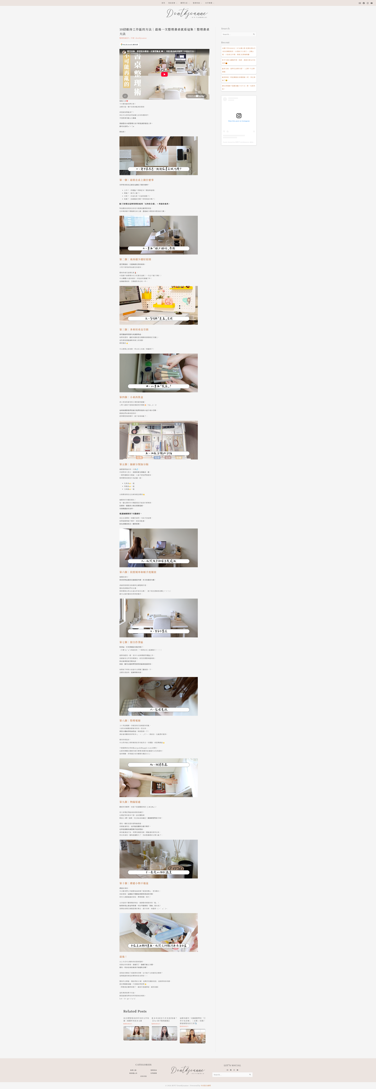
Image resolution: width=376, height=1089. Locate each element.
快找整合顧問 (206, 1085)
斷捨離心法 (133, 1073)
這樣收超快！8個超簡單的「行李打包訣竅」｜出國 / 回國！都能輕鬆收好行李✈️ (193, 1021)
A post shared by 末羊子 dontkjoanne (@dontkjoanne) (242, 142)
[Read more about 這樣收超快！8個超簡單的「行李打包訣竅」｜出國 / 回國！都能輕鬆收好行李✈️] (193, 1036)
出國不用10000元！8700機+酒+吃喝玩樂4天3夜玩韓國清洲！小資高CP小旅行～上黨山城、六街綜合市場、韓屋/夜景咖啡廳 (238, 51)
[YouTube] (372, 3)
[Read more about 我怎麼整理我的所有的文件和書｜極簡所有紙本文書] (136, 1033)
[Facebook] (364, 3)
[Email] (360, 3)
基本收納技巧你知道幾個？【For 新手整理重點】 (164, 1019)
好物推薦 (154, 1073)
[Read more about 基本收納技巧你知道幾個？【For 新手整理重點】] (164, 1033)
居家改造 (143, 1076)
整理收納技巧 (124, 38)
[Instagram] (368, 3)
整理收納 (154, 1070)
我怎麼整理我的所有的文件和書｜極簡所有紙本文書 (136, 1019)
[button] (176, 3)
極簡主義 (133, 1070)
